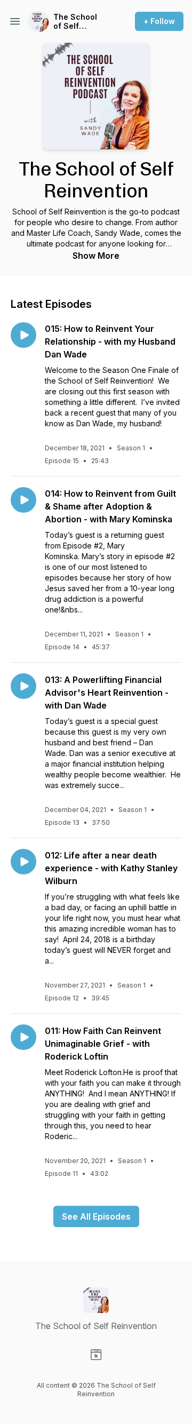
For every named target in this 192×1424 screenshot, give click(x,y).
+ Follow (159, 21)
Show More (96, 255)
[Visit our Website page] (96, 1354)
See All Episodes (96, 1216)
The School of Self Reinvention (75, 21)
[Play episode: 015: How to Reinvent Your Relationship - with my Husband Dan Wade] (23, 335)
